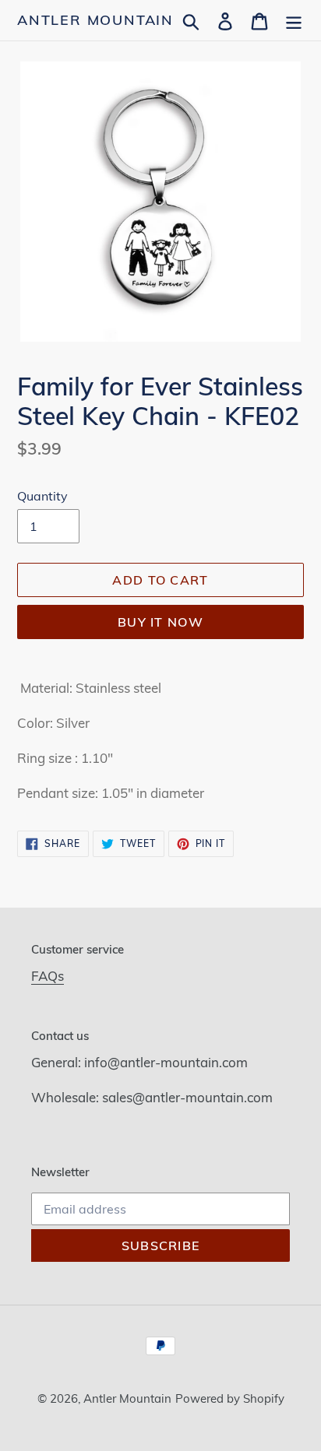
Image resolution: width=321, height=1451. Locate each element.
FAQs (47, 976)
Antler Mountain (95, 20)
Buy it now (160, 622)
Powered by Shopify (229, 1398)
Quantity (42, 496)
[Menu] (294, 20)
